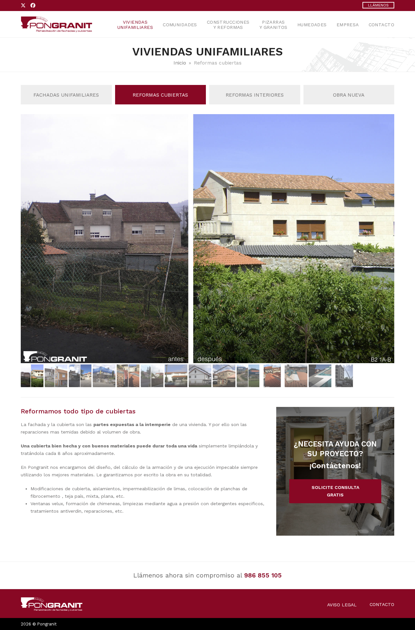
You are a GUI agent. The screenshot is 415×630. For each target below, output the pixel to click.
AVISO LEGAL (342, 604)
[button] (388, 238)
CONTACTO (382, 604)
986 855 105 (263, 575)
